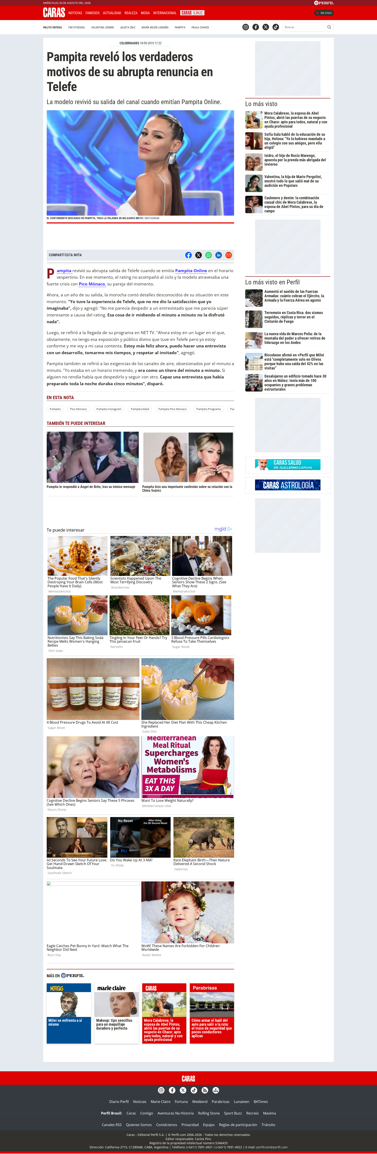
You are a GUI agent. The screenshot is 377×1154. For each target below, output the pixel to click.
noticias (69, 989)
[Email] (228, 255)
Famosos (92, 13)
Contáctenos (166, 1124)
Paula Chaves (200, 27)
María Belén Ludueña (155, 27)
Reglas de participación (238, 1124)
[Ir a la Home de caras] (54, 16)
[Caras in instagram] (245, 27)
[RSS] (205, 1090)
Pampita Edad (140, 409)
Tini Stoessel (76, 27)
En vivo (326, 13)
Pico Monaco (78, 409)
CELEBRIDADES (129, 43)
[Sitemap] (215, 1090)
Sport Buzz (233, 1113)
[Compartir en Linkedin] (218, 255)
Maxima (269, 1113)
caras (164, 989)
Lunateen (241, 1101)
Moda (145, 13)
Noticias (75, 13)
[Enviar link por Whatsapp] (208, 255)
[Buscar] (329, 27)
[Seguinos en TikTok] (275, 27)
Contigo (146, 1113)
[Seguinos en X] (265, 27)
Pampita (180, 27)
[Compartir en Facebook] (188, 255)
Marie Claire (160, 1101)
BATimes (261, 1101)
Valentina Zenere (102, 27)
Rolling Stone (209, 1113)
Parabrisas (221, 1101)
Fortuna (181, 1101)
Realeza (131, 13)
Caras (131, 1113)
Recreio (252, 1113)
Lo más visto (261, 104)
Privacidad (190, 1124)
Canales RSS (112, 1124)
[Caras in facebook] (255, 27)
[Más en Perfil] (72, 976)
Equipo (209, 1124)
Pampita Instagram (108, 409)
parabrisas (212, 989)
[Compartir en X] (198, 255)
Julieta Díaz (127, 27)
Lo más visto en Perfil (272, 282)
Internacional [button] (165, 13)
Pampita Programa (208, 409)
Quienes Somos (139, 1124)
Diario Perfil (119, 1101)
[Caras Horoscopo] (287, 489)
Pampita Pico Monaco (172, 409)
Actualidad (112, 13)
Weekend (199, 1101)
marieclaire (116, 989)
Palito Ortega (52, 27)
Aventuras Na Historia (176, 1113)
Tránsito (268, 1124)
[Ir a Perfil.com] (324, 3)
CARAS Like (192, 12)
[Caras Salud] (287, 468)
